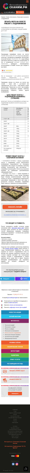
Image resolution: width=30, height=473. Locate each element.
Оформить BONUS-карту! (17, 370)
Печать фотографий (9, 325)
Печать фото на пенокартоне (12, 330)
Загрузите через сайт (18, 228)
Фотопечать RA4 (15, 416)
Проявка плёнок (15, 342)
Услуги (15, 419)
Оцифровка (15, 355)
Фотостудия (15, 351)
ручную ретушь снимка (11, 248)
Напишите (15, 393)
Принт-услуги (15, 359)
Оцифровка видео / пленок (15, 432)
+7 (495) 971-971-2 (17, 294)
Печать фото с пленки (10, 327)
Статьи (15, 421)
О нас (15, 411)
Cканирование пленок (15, 347)
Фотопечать (15, 321)
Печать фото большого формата (12, 334)
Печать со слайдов (9, 329)
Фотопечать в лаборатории (15, 431)
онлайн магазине (12, 302)
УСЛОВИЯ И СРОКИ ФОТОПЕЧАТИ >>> (15, 215)
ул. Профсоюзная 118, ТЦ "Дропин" (15, 447)
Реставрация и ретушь (15, 364)
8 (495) (9, 12)
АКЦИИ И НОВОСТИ (15, 379)
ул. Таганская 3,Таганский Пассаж (15, 442)
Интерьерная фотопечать (11, 338)
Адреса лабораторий (15, 413)
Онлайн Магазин (15, 316)
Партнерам (15, 422)
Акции (15, 414)
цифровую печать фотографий (18, 307)
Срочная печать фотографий (12, 336)
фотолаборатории (12, 297)
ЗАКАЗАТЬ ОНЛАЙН (15, 207)
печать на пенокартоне (16, 305)
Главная (15, 409)
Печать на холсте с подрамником (13, 332)
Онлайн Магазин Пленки (15, 417)
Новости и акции (15, 312)
